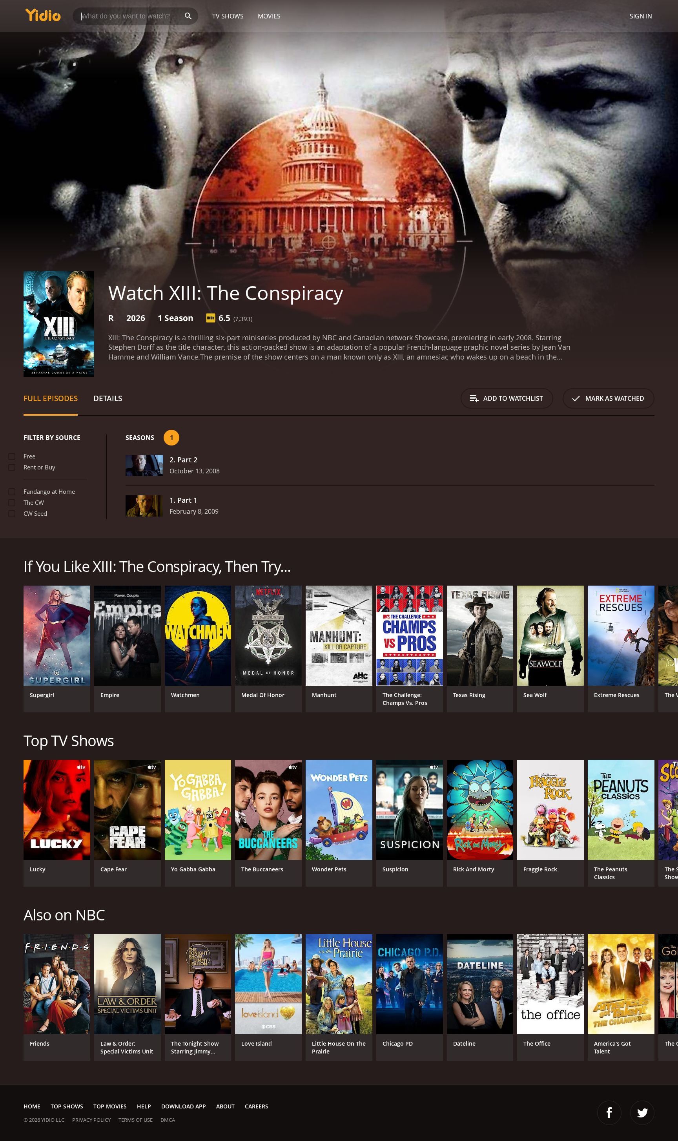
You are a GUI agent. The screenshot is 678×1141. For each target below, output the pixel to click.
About (225, 1106)
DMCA (167, 1119)
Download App (183, 1106)
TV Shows (228, 16)
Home (32, 1106)
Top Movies (110, 1106)
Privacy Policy (91, 1119)
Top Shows (67, 1106)
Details (107, 398)
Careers (256, 1106)
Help (144, 1106)
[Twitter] (642, 1113)
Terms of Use (135, 1119)
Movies (269, 16)
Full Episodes (51, 398)
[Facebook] (609, 1113)
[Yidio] (43, 17)
